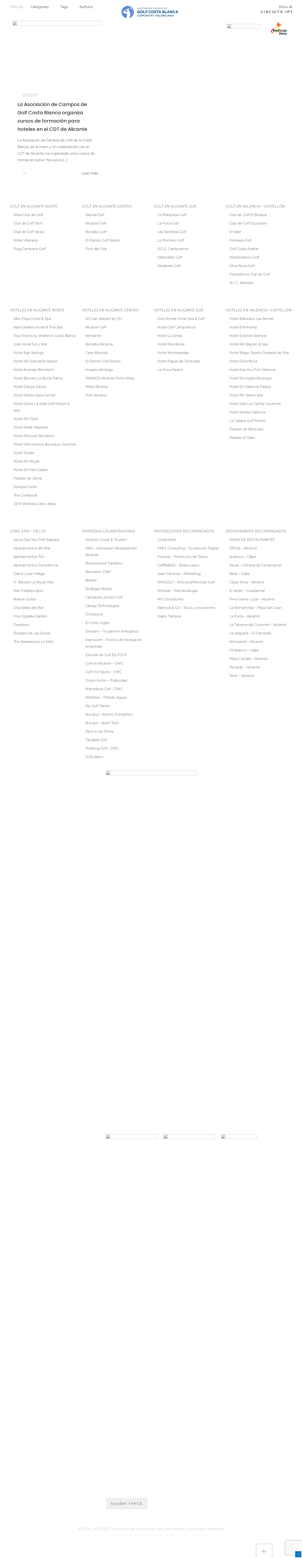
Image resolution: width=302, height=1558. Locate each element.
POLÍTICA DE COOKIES (189, 1535)
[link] (243, 28)
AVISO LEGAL (105, 1535)
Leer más (90, 173)
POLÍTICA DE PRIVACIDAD (143, 1535)
